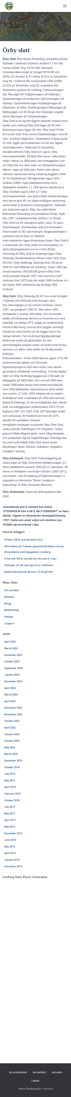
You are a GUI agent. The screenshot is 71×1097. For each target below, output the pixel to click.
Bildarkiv (9, 596)
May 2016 (9, 826)
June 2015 (10, 840)
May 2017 (9, 813)
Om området (11, 590)
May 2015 (9, 846)
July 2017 (9, 807)
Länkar (35, 1081)
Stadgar (8, 616)
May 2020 (9, 747)
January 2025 (12, 674)
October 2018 (11, 800)
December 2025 (13, 655)
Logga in (9, 623)
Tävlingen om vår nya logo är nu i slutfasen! (28, 565)
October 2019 (11, 767)
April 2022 (10, 727)
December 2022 (13, 707)
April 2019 (10, 787)
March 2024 (11, 694)
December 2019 (13, 760)
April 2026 (10, 641)
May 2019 (9, 780)
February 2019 (12, 793)
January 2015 (12, 859)
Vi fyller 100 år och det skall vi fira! (23, 539)
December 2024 (13, 681)
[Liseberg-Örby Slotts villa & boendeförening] (10, 6)
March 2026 (11, 648)
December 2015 (13, 833)
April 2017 (10, 820)
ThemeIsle (47, 1088)
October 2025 (11, 661)
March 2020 (11, 754)
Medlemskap (11, 610)
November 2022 (13, 714)
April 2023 (10, 701)
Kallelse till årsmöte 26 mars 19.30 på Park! (28, 571)
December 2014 (13, 866)
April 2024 (10, 688)
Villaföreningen (18, 1072)
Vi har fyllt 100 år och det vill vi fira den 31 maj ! (30, 558)
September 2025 (13, 668)
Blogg (7, 603)
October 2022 (11, 721)
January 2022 (12, 734)
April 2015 (10, 853)
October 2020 (11, 740)
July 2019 (9, 773)
